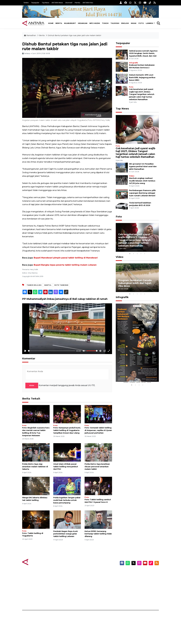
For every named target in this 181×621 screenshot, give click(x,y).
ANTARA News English (137, 571)
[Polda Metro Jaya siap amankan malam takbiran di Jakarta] (36, 452)
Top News (45, 3)
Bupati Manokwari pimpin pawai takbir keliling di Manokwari (66, 258)
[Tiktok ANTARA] (150, 2)
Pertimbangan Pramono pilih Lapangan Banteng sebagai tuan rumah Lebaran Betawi (142, 193)
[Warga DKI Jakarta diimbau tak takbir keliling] (36, 486)
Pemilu (77, 3)
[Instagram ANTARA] (140, 2)
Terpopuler (35, 3)
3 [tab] (137, 253)
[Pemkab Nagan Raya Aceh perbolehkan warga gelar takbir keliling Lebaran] (67, 519)
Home (50, 23)
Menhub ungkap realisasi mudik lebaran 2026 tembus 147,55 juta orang (142, 180)
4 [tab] (141, 253)
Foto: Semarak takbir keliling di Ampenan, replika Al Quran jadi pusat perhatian (98, 430)
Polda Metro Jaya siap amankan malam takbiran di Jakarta (35, 466)
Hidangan (82, 23)
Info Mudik (94, 23)
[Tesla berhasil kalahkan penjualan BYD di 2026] (122, 206)
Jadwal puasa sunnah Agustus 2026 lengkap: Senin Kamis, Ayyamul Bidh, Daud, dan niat (143, 53)
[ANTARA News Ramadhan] (35, 562)
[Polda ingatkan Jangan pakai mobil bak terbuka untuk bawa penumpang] (67, 486)
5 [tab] (144, 253)
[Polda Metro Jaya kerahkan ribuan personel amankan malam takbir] (98, 452)
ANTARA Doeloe (100, 588)
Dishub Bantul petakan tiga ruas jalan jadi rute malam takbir (74, 35)
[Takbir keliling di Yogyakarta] (36, 519)
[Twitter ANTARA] (135, 2)
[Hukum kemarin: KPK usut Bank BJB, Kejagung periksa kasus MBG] (122, 78)
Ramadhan (31, 35)
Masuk (130, 575)
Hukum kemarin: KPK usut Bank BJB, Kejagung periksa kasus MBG (142, 77)
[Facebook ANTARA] (125, 2)
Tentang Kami (134, 593)
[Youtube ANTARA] (145, 2)
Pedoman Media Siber (137, 597)
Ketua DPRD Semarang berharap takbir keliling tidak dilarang (98, 534)
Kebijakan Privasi (135, 584)
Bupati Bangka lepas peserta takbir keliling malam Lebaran (65, 265)
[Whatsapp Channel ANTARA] (130, 2)
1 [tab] (130, 253)
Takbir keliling (34, 285)
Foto (141, 23)
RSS (129, 601)
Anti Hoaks (97, 575)
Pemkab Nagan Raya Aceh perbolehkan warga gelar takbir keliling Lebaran (65, 534)
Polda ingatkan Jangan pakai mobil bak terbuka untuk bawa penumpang (66, 500)
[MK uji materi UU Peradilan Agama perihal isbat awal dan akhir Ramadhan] (122, 167)
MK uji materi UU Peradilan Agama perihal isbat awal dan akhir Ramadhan (143, 166)
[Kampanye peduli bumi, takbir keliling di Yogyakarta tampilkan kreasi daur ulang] (67, 414)
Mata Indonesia (99, 584)
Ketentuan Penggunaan (138, 580)
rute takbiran (61, 285)
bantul (47, 285)
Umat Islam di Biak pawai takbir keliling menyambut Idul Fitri (65, 466)
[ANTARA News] (33, 23)
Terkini (26, 3)
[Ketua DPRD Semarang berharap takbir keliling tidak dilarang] (98, 519)
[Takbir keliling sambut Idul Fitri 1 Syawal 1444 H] (98, 486)
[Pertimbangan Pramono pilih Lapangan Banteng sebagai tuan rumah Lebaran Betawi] (122, 194)
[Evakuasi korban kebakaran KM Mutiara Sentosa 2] (122, 66)
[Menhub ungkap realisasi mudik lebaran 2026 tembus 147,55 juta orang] (122, 180)
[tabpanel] (137, 237)
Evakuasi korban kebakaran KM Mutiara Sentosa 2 (135, 375)
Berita (59, 23)
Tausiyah (115, 23)
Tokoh (105, 23)
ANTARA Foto (88, 3)
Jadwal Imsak (63, 601)
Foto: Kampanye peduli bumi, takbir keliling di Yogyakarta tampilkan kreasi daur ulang (67, 430)
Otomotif (68, 3)
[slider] (51, 351)
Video (131, 176)
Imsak (133, 23)
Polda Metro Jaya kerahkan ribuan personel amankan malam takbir (97, 466)
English (125, 23)
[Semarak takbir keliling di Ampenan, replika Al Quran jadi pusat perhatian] (98, 414)
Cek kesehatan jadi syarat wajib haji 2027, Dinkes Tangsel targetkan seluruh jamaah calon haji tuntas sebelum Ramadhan (141, 94)
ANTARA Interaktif (101, 580)
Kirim (31, 385)
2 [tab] (133, 253)
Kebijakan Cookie (135, 588)
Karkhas (96, 571)
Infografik (133, 63)
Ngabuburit (70, 23)
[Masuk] (121, 2)
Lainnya (149, 23)
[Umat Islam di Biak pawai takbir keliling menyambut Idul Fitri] (67, 452)
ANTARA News (57, 3)
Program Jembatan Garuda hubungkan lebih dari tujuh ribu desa (135, 283)
